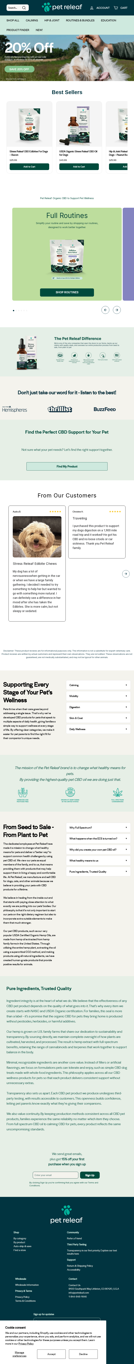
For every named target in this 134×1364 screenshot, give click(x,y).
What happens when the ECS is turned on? (93, 838)
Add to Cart (29, 166)
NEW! (39, 30)
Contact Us (74, 1285)
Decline (83, 1354)
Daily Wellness (77, 729)
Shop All (13, 20)
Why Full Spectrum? (80, 827)
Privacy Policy (26, 1343)
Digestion (74, 707)
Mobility (73, 696)
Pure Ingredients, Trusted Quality (87, 871)
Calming (32, 20)
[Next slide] (117, 310)
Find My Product (67, 466)
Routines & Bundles (80, 20)
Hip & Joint (51, 20)
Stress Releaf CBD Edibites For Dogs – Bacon (29, 153)
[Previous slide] (105, 310)
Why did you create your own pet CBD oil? (93, 849)
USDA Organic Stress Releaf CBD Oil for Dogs (78, 153)
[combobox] (18, 7)
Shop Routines (67, 292)
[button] (13, 310)
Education (108, 20)
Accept (51, 1354)
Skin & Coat (76, 718)
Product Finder (18, 30)
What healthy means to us (83, 860)
